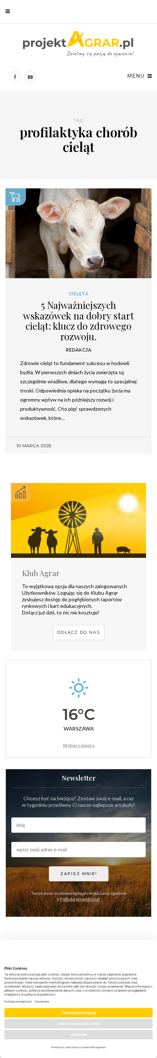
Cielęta (78, 294)
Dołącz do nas (78, 632)
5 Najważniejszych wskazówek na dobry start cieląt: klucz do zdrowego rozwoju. (78, 321)
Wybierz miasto (79, 745)
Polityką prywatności (79, 899)
